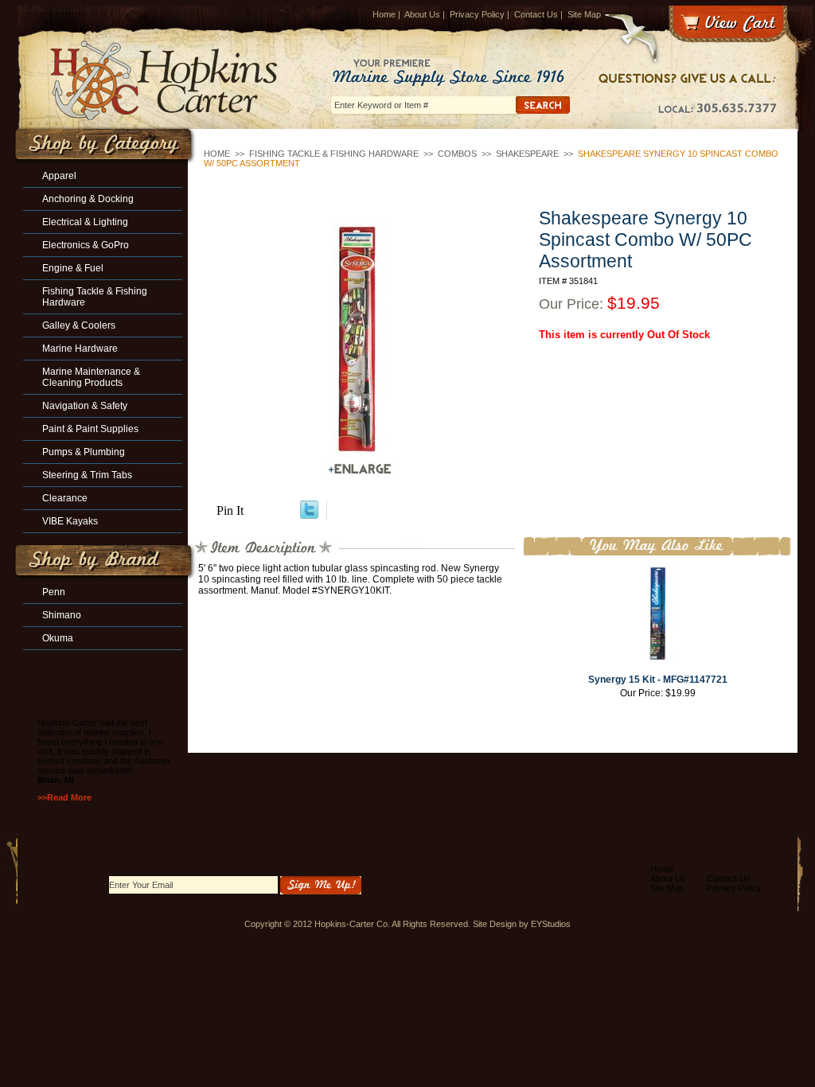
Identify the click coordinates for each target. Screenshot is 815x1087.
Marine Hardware (80, 348)
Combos (457, 153)
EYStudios (551, 924)
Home (384, 14)
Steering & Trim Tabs (87, 475)
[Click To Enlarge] (359, 469)
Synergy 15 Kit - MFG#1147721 (657, 679)
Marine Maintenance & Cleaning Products (91, 377)
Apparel (59, 175)
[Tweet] (309, 514)
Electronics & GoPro (85, 245)
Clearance (65, 498)
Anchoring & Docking (88, 199)
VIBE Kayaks (70, 521)
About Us (422, 14)
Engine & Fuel (72, 268)
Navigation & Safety (84, 405)
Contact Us (536, 14)
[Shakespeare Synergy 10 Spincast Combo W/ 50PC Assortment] (360, 337)
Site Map (584, 14)
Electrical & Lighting (85, 222)
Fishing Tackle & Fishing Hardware (334, 153)
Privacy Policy (477, 14)
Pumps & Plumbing (83, 452)
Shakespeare (527, 153)
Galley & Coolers (78, 325)
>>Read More (64, 797)
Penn (53, 592)
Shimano (61, 615)
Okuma (57, 638)
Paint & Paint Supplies (90, 428)
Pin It (230, 510)
